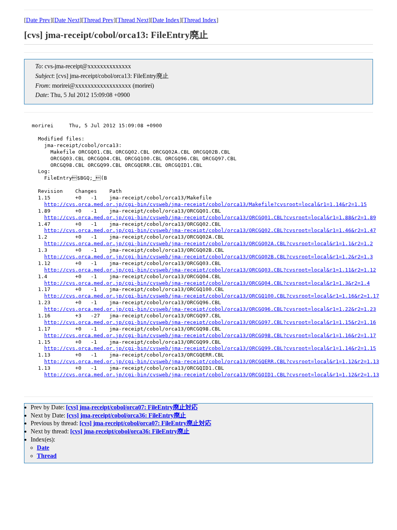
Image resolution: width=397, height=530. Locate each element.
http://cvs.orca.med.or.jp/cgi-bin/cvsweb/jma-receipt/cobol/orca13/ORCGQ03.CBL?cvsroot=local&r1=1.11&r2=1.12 (210, 270)
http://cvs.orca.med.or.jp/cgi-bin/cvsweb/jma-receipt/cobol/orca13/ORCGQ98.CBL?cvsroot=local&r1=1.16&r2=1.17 (210, 335)
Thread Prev (98, 20)
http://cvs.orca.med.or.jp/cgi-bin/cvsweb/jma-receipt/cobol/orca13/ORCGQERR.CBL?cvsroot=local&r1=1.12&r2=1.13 (211, 361)
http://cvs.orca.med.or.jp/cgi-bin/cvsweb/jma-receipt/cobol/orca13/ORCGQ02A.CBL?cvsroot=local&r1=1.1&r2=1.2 (208, 243)
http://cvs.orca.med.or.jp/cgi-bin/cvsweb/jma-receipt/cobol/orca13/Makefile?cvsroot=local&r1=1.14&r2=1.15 (205, 204)
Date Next (66, 20)
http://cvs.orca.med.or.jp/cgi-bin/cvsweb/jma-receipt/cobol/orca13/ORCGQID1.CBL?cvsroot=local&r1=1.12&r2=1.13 (211, 375)
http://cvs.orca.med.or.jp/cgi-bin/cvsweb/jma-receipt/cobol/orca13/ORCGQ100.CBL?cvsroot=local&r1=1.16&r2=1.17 (211, 296)
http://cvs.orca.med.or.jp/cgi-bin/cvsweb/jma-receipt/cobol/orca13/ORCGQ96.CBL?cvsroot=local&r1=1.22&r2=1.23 (210, 309)
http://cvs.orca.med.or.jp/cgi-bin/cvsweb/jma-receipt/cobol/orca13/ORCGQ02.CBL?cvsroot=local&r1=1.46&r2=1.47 (210, 230)
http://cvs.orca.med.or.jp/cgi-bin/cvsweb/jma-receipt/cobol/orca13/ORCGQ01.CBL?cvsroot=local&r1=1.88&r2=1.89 (210, 217)
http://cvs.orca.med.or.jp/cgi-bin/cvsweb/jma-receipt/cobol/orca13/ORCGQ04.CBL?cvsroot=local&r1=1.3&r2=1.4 (207, 283)
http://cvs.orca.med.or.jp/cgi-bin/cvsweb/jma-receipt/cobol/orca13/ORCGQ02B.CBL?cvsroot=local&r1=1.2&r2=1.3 (208, 257)
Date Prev (38, 20)
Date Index (166, 20)
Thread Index (199, 20)
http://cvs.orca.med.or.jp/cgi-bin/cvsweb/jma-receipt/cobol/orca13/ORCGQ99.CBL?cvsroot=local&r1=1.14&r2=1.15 (210, 348)
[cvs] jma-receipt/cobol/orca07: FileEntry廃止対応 (132, 407)
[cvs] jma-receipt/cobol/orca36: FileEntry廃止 (126, 415)
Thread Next (132, 20)
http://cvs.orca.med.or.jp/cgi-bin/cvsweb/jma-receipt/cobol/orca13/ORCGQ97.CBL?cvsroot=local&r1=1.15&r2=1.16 (210, 322)
